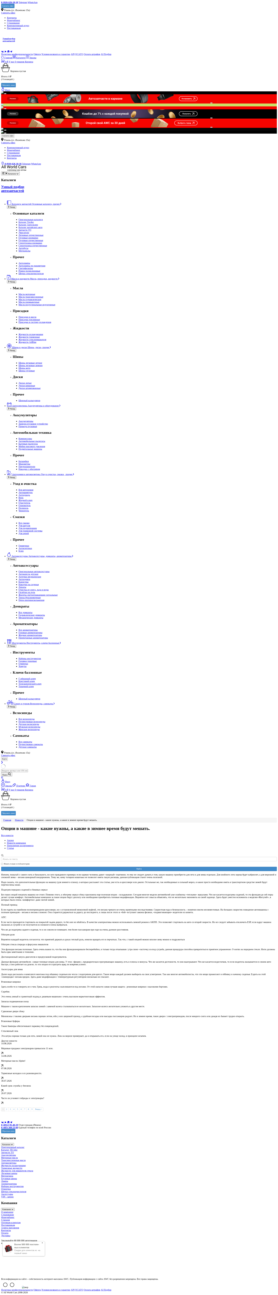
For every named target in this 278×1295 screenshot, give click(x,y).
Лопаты (22, 587)
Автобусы (23, 248)
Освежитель (25, 505)
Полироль (23, 508)
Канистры (24, 582)
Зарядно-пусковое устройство (33, 424)
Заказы (32, 57)
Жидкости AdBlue (27, 342)
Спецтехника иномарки (30, 243)
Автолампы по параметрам (32, 266)
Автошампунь (26, 492)
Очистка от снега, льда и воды (34, 590)
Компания (6, 1209)
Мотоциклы (24, 251)
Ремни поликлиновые (29, 271)
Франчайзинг (13, 20)
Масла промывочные (29, 302)
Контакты (12, 18)
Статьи (10, 848)
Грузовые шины (9, 1178)
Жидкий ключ (25, 500)
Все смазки (24, 523)
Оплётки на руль (27, 592)
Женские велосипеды (29, 729)
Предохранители (27, 466)
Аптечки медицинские (30, 576)
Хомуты (22, 666)
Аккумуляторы (26, 421)
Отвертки (6, 1189)
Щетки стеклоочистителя (31, 273)
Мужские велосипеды (29, 727)
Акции (10, 840)
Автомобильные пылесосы (32, 441)
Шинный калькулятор (29, 400)
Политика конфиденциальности (17, 54)
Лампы (4, 1181)
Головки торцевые (28, 661)
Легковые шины (9, 1173)
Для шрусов (24, 525)
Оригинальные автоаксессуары (34, 571)
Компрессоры (25, 438)
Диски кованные (27, 385)
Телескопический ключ (30, 684)
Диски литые (25, 383)
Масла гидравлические (30, 299)
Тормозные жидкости (11, 1168)
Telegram (23, 2)
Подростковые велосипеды (32, 721)
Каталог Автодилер (28, 225)
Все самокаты (25, 742)
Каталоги (21, 57)
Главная (8, 57)
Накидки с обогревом (29, 469)
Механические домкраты (31, 617)
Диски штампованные (30, 388)
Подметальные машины (30, 449)
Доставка (5, 1235)
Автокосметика (8, 1163)
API (73, 54)
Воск (21, 497)
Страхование (13, 23)
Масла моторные (27, 294)
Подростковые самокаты (31, 744)
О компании (7, 1212)
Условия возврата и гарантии (55, 54)
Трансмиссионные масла (13, 1160)
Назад (12, 207)
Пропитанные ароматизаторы (33, 638)
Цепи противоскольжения (31, 600)
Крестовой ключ (27, 681)
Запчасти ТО (25, 230)
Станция (5, 1220)
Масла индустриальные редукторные (37, 304)
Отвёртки (23, 663)
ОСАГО (79, 54)
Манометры (24, 464)
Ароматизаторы (9, 1184)
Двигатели (24, 232)
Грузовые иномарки (28, 238)
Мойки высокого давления (32, 446)
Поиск (5, 775)
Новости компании (16, 843)
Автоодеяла (24, 579)
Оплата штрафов (92, 54)
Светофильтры (26, 268)
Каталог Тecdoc (26, 222)
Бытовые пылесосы (28, 444)
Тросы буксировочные (30, 597)
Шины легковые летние (30, 363)
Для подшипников (28, 528)
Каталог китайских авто (30, 227)
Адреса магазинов (10, 1228)
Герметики (24, 545)
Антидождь (24, 495)
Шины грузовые (27, 370)
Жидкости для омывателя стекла (17, 1170)
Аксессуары (7, 1194)
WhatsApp (33, 2)
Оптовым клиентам (11, 1222)
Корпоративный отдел (18, 25)
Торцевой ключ (26, 686)
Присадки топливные (29, 319)
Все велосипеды (27, 719)
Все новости (7, 835)
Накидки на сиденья (29, 584)
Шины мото (24, 368)
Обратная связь (8, 1131)
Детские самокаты (28, 747)
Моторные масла (9, 1157)
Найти (139, 869)
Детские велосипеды (29, 724)
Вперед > (38, 1109)
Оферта (37, 54)
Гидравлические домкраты (32, 615)
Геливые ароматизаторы (30, 632)
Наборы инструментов (30, 658)
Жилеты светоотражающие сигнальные (38, 595)
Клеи (21, 551)
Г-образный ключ (27, 678)
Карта (4, 759)
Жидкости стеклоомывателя (32, 339)
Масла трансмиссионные (31, 297)
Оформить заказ (8, 85)
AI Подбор (106, 54)
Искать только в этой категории (17, 864)
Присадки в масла (27, 317)
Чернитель (24, 510)
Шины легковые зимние (31, 365)
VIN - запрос (7, 1197)
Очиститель (24, 503)
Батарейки (24, 461)
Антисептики (25, 548)
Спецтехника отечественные (33, 245)
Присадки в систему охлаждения (35, 322)
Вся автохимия (26, 490)
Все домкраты (25, 612)
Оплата (4, 1233)
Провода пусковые (28, 426)
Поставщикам (14, 28)
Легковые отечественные (31, 235)
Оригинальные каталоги (31, 219)
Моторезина (7, 1176)
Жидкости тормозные (29, 337)
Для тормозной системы (30, 531)
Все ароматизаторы (28, 630)
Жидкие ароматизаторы (30, 635)
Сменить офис (8, 6)
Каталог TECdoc (9, 1150)
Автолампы (24, 263)
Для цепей (24, 533)
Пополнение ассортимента (20, 845)
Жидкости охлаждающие (31, 334)
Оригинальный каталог (12, 1147)
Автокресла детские (28, 574)
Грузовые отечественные (31, 240)
